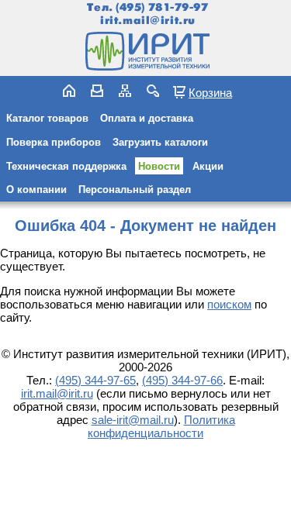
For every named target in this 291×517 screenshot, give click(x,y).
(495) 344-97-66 (182, 380)
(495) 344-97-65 (95, 380)
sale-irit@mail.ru (133, 419)
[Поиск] (153, 90)
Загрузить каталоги (160, 142)
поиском (229, 304)
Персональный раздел (134, 189)
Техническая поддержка (66, 166)
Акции (207, 166)
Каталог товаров (47, 118)
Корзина (210, 92)
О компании (36, 189)
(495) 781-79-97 (162, 7)
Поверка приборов (53, 142)
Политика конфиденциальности (161, 426)
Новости (159, 166)
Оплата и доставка (146, 118)
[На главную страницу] (145, 51)
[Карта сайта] (125, 90)
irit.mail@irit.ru (148, 20)
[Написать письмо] (97, 90)
